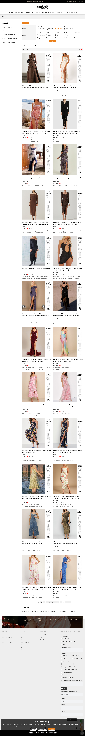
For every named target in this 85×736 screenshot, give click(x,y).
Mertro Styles (43, 634)
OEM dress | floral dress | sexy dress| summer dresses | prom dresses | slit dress (36, 451)
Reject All (33, 729)
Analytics (39, 732)
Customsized (24, 639)
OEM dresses (72, 611)
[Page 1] (35, 602)
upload (64, 688)
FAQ (41, 637)
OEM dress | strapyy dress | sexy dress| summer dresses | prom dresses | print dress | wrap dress (66, 497)
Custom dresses (54, 611)
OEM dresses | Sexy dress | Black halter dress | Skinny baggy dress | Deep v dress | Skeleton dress (68, 269)
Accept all (51, 729)
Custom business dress (8, 639)
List (79, 50)
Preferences (47, 732)
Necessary (32, 732)
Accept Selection (42, 729)
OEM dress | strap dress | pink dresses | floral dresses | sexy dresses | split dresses (36, 406)
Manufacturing (25, 642)
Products (18, 12)
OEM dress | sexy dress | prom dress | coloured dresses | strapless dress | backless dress (68, 360)
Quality (23, 644)
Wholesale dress (26, 611)
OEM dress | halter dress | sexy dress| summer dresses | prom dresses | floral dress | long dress (37, 588)
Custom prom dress (7, 642)
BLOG (22, 647)
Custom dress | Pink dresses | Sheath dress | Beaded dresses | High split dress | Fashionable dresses (36, 132)
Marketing (54, 732)
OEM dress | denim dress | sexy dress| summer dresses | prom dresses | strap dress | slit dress (37, 542)
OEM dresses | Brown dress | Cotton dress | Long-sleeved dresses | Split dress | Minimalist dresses (35, 223)
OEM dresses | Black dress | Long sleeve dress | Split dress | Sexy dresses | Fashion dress (36, 269)
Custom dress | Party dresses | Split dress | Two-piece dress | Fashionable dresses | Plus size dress (36, 178)
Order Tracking (44, 639)
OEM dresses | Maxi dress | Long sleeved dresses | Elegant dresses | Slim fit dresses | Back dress (67, 132)
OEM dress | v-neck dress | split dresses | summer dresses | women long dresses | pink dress (66, 406)
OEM (37, 12)
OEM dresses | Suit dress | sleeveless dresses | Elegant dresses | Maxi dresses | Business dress (35, 86)
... (63, 602)
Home (11, 12)
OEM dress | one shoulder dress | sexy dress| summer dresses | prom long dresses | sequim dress (67, 542)
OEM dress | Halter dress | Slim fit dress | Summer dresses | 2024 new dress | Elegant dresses (66, 86)
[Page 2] (69, 602)
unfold (51, 41)
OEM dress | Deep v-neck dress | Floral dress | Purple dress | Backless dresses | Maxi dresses (67, 178)
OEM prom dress (64, 611)
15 (66, 602)
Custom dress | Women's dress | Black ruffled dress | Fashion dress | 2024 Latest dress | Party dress (67, 314)
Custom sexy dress (7, 637)
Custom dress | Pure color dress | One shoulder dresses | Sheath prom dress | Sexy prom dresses (35, 314)
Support (60, 12)
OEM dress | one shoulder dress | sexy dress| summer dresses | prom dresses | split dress (67, 451)
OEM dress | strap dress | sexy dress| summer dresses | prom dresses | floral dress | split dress (37, 497)
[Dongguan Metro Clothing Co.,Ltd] (42, 7)
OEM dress (46, 611)
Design (23, 637)
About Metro (71, 12)
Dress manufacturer (37, 611)
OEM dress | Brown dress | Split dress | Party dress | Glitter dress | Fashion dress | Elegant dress (67, 223)
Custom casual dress (7, 634)
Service (28, 12)
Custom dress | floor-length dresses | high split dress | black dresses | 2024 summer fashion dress (36, 360)
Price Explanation (48, 12)
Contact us (24, 649)
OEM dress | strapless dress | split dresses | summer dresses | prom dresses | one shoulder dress (67, 588)
